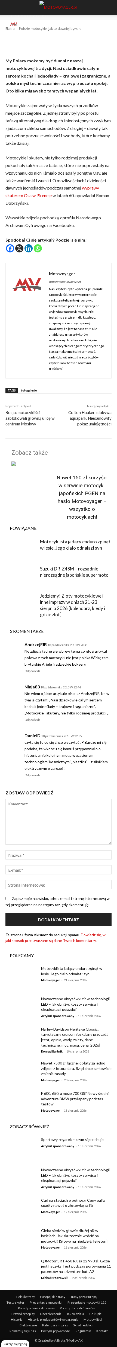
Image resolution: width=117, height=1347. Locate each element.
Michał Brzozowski (54, 1277)
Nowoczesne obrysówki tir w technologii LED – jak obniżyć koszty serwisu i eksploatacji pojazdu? (75, 1004)
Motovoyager (29, 24)
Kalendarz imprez (55, 1325)
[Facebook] (10, 248)
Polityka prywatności (55, 1331)
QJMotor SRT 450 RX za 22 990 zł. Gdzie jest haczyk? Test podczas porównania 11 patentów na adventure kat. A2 (76, 1266)
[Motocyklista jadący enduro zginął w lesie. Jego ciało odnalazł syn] (21, 549)
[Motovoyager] (14, 24)
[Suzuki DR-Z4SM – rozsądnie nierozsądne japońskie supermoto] (21, 577)
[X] (19, 248)
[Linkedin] (28, 248)
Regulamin (83, 1331)
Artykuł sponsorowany (57, 1016)
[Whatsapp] (38, 248)
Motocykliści (93, 1319)
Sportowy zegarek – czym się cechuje (72, 1139)
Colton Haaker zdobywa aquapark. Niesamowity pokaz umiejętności (90, 418)
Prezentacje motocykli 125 (86, 1302)
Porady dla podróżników (77, 1308)
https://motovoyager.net (65, 281)
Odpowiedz (32, 671)
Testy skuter (15, 1302)
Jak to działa (75, 1314)
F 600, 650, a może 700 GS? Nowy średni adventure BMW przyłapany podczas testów (75, 1098)
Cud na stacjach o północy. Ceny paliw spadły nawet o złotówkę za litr (73, 1203)
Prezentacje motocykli (46, 1302)
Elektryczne (28, 1325)
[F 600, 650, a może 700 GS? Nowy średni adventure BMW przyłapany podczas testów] (21, 1102)
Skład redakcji (83, 1325)
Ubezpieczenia (50, 1314)
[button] (8, 7)
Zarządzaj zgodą (15, 1344)
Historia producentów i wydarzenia (53, 1319)
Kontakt (102, 1331)
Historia (17, 1319)
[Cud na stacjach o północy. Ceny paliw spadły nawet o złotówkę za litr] (21, 1209)
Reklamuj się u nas (23, 1331)
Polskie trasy (25, 1297)
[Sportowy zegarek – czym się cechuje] (21, 1148)
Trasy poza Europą (83, 1297)
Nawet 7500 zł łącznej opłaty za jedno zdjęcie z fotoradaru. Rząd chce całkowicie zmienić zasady (76, 1068)
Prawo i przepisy (23, 1314)
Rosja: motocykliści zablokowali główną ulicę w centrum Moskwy (29, 418)
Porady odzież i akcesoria (36, 1308)
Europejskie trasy (52, 1297)
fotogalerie (29, 390)
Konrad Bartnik (52, 1051)
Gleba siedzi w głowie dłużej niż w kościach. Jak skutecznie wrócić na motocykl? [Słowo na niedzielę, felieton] (74, 1235)
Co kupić (95, 1314)
